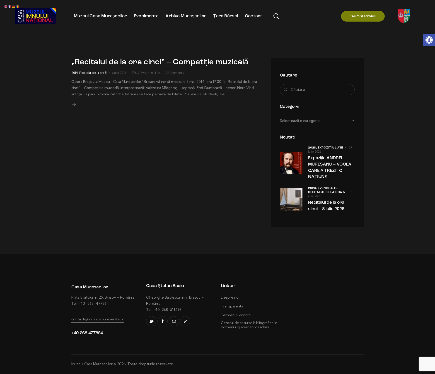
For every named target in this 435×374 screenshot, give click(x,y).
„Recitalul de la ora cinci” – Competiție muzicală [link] (159, 62)
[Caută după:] (317, 89)
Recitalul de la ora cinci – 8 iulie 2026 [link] (326, 206)
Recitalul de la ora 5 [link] (92, 72)
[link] (429, 40)
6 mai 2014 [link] (119, 72)
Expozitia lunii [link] (330, 147)
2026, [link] (313, 147)
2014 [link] (74, 72)
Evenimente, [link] (328, 188)
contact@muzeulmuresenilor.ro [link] (97, 319)
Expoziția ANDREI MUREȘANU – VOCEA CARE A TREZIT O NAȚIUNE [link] (329, 167)
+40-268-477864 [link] (87, 333)
